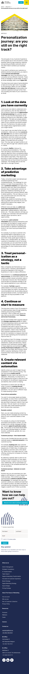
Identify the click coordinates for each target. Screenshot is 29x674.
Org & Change (6, 585)
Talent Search (6, 574)
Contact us (5, 626)
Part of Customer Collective (9, 601)
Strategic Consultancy (8, 569)
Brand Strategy (6, 581)
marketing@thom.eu (7, 630)
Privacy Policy (6, 604)
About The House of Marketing (10, 592)
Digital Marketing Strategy (9, 583)
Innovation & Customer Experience (11, 578)
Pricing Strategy (6, 588)
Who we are (5, 599)
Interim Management (7, 567)
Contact (20, 2)
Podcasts (4, 612)
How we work (6, 596)
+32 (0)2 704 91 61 (7, 632)
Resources (5, 608)
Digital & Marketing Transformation (11, 576)
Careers (4, 621)
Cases (3, 617)
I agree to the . (9, 539)
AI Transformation (7, 571)
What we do (5, 563)
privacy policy (12, 539)
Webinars (4, 615)
